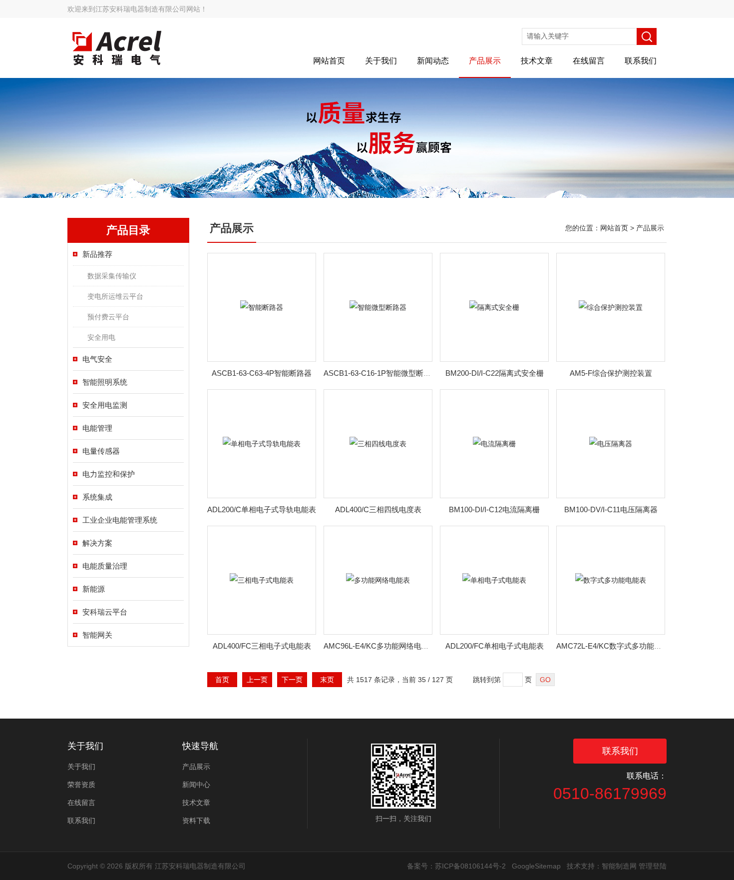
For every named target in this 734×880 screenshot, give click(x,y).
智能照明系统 (104, 382)
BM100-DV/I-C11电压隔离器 (611, 509)
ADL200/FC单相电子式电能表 (494, 646)
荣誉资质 (81, 785)
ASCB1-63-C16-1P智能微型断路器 (381, 373)
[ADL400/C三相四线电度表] (378, 443)
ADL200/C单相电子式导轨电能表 (261, 509)
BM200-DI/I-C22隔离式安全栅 (494, 373)
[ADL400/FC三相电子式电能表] (262, 580)
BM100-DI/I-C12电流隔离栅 (494, 509)
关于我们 (381, 60)
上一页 (257, 680)
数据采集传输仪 (111, 276)
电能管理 (97, 428)
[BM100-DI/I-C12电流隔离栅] (494, 443)
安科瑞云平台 (104, 612)
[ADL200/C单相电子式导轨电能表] (262, 443)
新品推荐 (97, 254)
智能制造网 (619, 866)
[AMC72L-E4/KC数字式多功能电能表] (610, 580)
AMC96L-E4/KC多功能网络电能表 (380, 646)
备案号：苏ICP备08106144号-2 (456, 866)
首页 (222, 680)
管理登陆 (653, 866)
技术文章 (537, 60)
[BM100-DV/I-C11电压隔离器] (610, 443)
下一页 (292, 680)
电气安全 (97, 359)
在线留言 (589, 60)
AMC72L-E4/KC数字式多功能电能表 (616, 646)
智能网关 (97, 635)
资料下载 (196, 821)
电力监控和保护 (108, 474)
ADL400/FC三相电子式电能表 (262, 646)
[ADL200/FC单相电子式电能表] (494, 580)
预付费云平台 (108, 317)
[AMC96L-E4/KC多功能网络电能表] (378, 580)
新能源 (93, 589)
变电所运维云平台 (115, 296)
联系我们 (641, 60)
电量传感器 (101, 451)
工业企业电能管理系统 (119, 520)
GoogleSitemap (536, 866)
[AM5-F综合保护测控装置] (611, 307)
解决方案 (97, 543)
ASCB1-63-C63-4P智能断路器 (262, 373)
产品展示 (485, 60)
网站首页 (329, 60)
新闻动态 (433, 60)
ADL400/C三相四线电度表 (378, 509)
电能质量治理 (104, 566)
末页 (327, 680)
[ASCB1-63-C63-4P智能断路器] (261, 307)
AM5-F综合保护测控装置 (611, 373)
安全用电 (101, 337)
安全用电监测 (104, 405)
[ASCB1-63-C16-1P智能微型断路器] (378, 307)
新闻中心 (196, 785)
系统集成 (97, 497)
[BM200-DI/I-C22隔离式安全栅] (494, 307)
